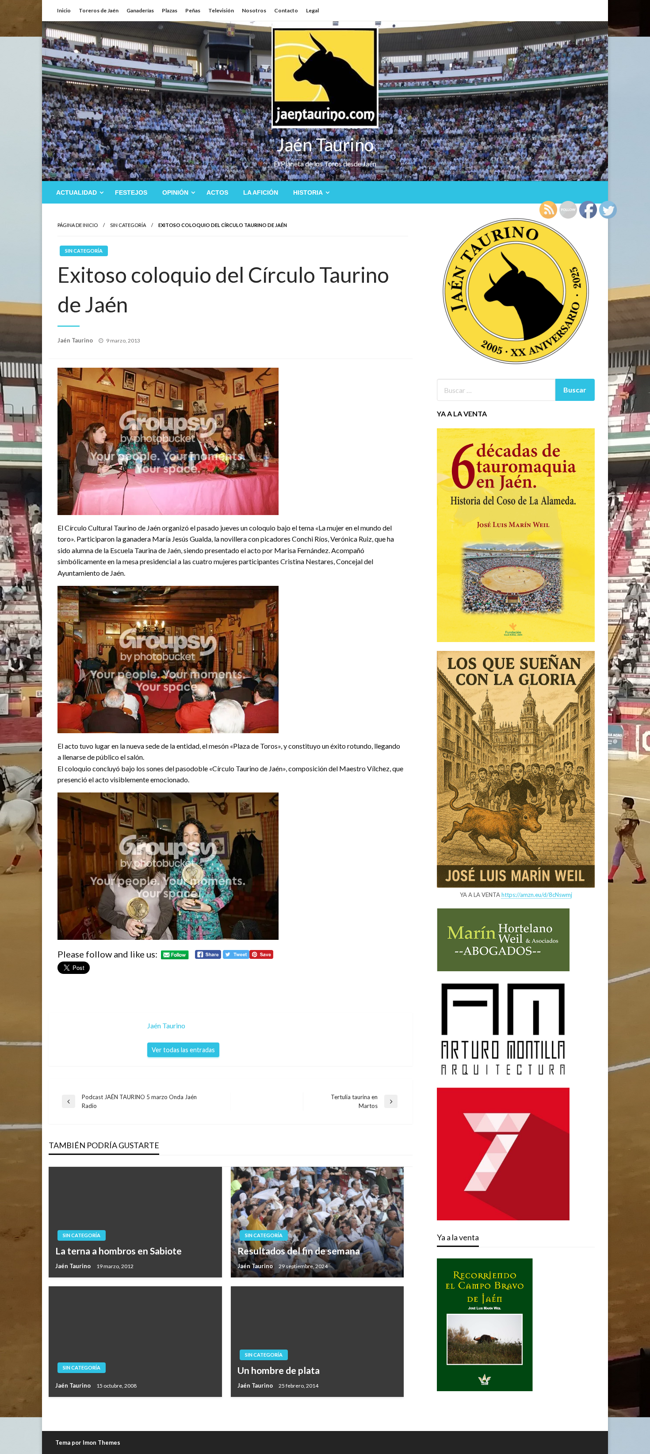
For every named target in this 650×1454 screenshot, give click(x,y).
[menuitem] (78, 192)
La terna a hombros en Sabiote (118, 1250)
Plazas (169, 10)
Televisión (221, 10)
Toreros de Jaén (99, 10)
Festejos (131, 192)
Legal (312, 10)
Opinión (175, 192)
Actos (217, 192)
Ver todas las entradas (183, 1050)
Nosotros (254, 10)
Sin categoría (128, 225)
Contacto (286, 10)
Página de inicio (77, 225)
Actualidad (76, 192)
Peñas (192, 10)
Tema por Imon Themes (87, 1442)
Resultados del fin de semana (298, 1250)
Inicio (64, 10)
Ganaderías (140, 10)
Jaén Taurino (325, 144)
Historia (308, 192)
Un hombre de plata (278, 1370)
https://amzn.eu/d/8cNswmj (536, 894)
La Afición (260, 192)
